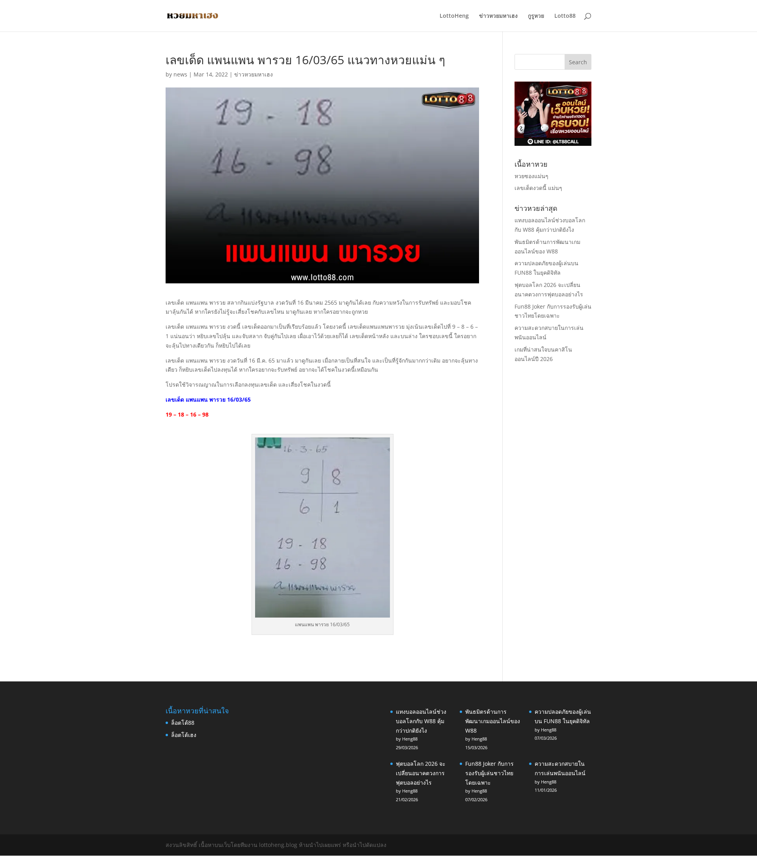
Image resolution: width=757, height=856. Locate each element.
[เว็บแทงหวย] (553, 143)
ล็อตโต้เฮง (183, 735)
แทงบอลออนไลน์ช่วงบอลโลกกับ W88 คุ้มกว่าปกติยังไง (421, 721)
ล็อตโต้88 (182, 722)
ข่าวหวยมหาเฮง (498, 16)
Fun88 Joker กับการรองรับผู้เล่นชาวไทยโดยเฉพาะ (489, 773)
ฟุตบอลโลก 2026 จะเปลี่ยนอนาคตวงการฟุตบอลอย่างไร (421, 773)
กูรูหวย (536, 16)
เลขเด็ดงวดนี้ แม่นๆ (538, 188)
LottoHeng (454, 16)
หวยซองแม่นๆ (531, 176)
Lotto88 (565, 16)
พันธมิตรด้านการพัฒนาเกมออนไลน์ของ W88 (492, 721)
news (180, 74)
